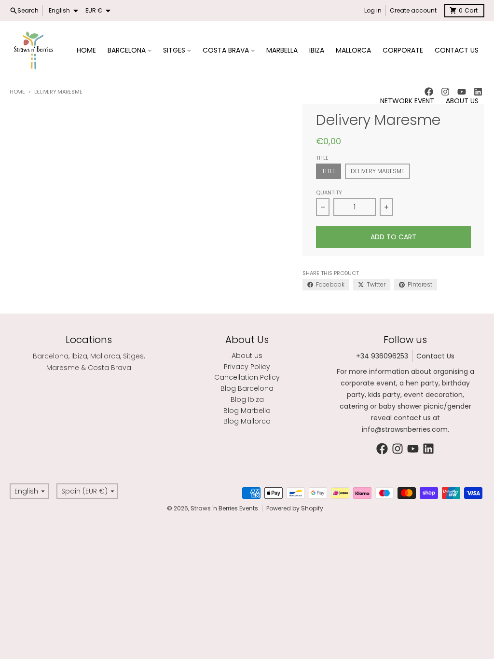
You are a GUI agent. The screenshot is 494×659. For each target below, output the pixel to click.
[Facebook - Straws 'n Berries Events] (382, 448)
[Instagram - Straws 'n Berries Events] (397, 448)
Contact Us (435, 356)
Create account (413, 10)
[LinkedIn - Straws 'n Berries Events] (428, 448)
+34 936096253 (382, 356)
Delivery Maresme (377, 171)
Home (17, 92)
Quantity (329, 192)
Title (328, 171)
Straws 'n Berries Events (224, 508)
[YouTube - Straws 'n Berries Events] (413, 448)
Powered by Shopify (294, 508)
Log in (373, 10)
